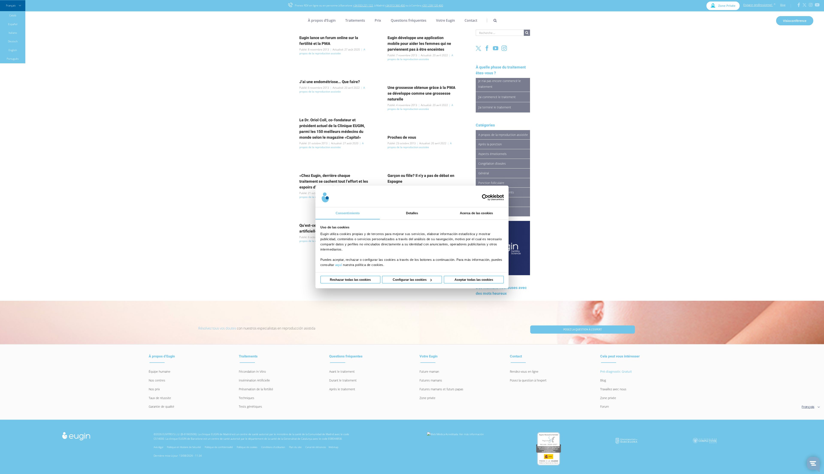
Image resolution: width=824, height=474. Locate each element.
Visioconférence (794, 21)
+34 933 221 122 (363, 5)
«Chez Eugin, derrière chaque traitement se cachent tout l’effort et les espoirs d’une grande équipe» (333, 181)
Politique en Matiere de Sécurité (184, 447)
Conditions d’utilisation (273, 447)
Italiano (13, 33)
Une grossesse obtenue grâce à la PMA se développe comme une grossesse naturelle (421, 93)
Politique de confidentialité (219, 447)
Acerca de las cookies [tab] (476, 213)
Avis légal (159, 447)
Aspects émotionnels (492, 154)
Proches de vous (402, 137)
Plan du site (296, 447)
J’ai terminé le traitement (494, 107)
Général (483, 173)
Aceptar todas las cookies (473, 279)
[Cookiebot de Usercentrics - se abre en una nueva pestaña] (485, 197)
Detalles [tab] (412, 213)
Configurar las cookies (410, 279)
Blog (782, 5)
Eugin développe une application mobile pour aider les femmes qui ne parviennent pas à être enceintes (419, 43)
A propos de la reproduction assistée (332, 51)
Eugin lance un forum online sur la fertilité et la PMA (328, 41)
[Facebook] (487, 48)
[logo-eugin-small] (76, 433)
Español (12, 24)
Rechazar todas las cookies (350, 279)
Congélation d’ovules (492, 163)
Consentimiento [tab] (348, 213)
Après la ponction (490, 144)
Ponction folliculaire (491, 183)
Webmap (333, 447)
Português (13, 59)
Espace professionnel (758, 5)
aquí (338, 265)
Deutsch (13, 41)
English (13, 50)
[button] (492, 20)
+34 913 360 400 (395, 5)
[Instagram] (504, 48)
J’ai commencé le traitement (497, 97)
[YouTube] (495, 48)
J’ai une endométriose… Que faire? (329, 82)
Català (12, 15)
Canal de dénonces (315, 447)
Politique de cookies (248, 447)
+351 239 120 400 (432, 5)
